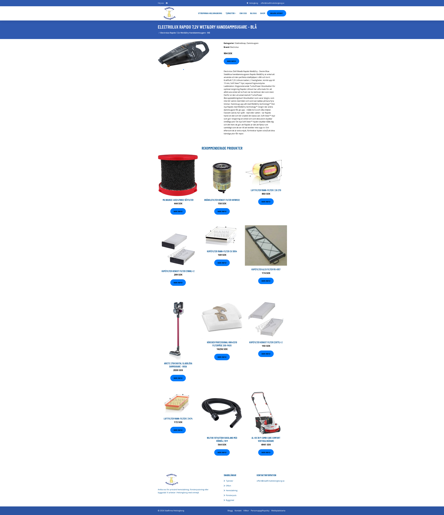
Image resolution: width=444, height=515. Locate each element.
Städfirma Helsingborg (210, 13)
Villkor (246, 510)
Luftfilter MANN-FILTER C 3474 (178, 418)
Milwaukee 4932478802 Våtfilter (178, 199)
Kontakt (238, 510)
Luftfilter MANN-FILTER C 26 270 (266, 190)
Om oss (243, 13)
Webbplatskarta (278, 510)
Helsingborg (253, 3)
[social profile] (166, 3)
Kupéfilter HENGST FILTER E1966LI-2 (178, 271)
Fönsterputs (231, 495)
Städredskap (240, 43)
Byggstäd (230, 500)
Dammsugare (252, 43)
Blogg (253, 13)
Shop (262, 13)
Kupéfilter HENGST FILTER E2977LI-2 (266, 342)
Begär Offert (276, 13)
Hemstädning (231, 490)
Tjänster (229, 481)
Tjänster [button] (230, 13)
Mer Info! (231, 61)
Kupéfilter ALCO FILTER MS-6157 (265, 269)
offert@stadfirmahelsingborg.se (272, 3)
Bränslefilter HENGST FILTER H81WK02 (222, 199)
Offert (228, 485)
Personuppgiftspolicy (260, 510)
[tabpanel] (183, 54)
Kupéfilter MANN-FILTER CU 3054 (222, 251)
